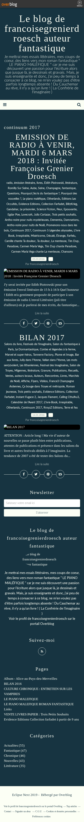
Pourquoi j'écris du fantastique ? (40, 193)
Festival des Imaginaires (54, 365)
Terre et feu (71, 407)
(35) (14, 766)
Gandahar (12, 209)
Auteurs (38, 376)
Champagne (53, 188)
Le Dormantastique (26, 349)
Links (8, 709)
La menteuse (58, 241)
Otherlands (53, 199)
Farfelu (71, 236)
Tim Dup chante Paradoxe (60, 246)
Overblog (65, 795)
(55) (14, 745)
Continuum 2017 (20, 230)
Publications (59, 370)
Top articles (71, 806)
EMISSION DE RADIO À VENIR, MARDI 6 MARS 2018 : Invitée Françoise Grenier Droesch (42, 157)
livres (40, 183)
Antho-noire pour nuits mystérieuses (27, 220)
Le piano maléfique (34, 199)
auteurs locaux (23, 376)
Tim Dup (73, 241)
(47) (15, 750)
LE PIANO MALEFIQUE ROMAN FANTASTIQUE (39, 704)
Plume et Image (64, 354)
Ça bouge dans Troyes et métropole (43, 386)
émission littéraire (24, 183)
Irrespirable (22, 236)
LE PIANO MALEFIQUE (21, 699)
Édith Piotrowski (54, 183)
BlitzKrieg (71, 204)
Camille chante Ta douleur (20, 241)
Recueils (73, 370)
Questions (13, 193)
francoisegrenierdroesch (49, 618)
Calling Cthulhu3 (69, 397)
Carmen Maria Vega (31, 246)
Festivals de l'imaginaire (37, 344)
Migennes (20, 370)
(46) (14, 756)
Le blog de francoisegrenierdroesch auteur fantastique (42, 33)
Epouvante (70, 209)
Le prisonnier (27, 209)
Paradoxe (12, 246)
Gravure (45, 370)
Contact (7, 811)
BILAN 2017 (42, 337)
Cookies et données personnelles (61, 811)
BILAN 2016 (13, 684)
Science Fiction (46, 209)
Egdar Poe (14, 214)
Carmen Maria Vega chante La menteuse (35, 251)
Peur (59, 209)
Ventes (9, 376)
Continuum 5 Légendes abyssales (52, 230)
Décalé (50, 236)
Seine (41, 188)
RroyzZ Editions (53, 407)
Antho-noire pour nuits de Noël (26, 225)
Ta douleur (43, 241)
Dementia (56, 220)
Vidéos (44, 381)
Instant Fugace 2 (26, 397)
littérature (71, 183)
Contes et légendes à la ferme (57, 349)
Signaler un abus (23, 811)
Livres (63, 376)
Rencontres (52, 376)
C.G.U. (38, 811)
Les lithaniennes (29, 365)
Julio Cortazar (42, 214)
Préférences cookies (41, 816)
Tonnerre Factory (43, 354)
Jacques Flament (48, 397)
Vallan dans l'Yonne (53, 360)
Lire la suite (42, 313)
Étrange (60, 236)
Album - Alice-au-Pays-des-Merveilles (30, 679)
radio (9, 183)
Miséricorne (38, 236)
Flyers (34, 381)
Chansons (67, 251)
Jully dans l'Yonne (30, 360)
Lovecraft (26, 214)
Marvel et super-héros (18, 354)
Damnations (71, 220)
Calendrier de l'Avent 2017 (26, 402)
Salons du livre (13, 344)
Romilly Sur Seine (18, 188)
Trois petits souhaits (64, 214)
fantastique (69, 188)
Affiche (25, 381)
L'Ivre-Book (50, 402)
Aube (33, 188)
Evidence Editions (29, 204)
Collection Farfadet (52, 204)
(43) (14, 761)
